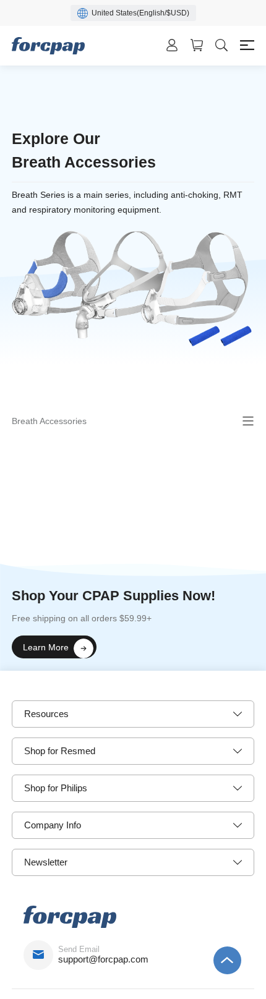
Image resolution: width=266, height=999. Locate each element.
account (172, 45)
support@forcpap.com (103, 959)
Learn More (46, 647)
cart (197, 45)
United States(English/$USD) (140, 13)
